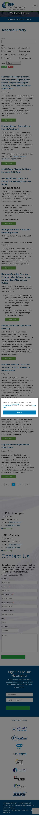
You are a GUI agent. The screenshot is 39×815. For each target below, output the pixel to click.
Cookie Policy (15, 404)
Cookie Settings (7, 405)
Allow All (19, 412)
